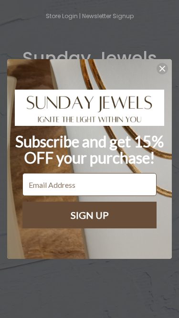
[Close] (162, 68)
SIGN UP (90, 215)
